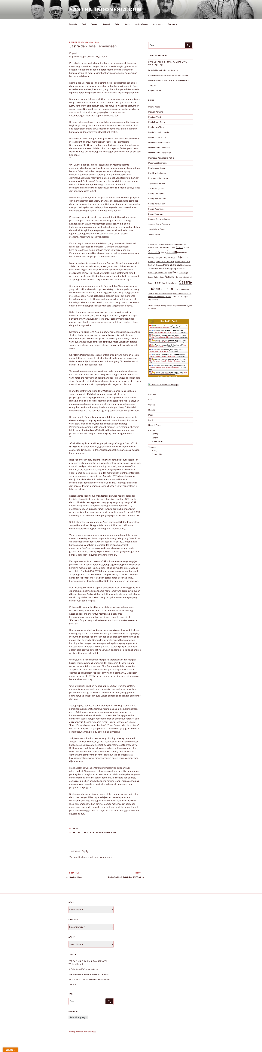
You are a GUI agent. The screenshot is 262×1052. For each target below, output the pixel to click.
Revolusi (179, 277)
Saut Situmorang (182, 289)
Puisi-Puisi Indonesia (157, 173)
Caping (163, 252)
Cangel (186, 247)
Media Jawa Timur (156, 127)
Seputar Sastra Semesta (159, 224)
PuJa (96, 42)
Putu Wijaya (183, 273)
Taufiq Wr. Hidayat (179, 296)
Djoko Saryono (155, 257)
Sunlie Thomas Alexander (182, 293)
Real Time (168, 376)
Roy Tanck (167, 305)
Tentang (171, 24)
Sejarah (151, 293)
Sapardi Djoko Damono (170, 283)
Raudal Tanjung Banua (156, 277)
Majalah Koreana (155, 112)
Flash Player (185, 305)
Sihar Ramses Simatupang (163, 293)
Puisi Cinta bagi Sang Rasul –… (160, 327)
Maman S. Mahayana (173, 265)
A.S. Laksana (152, 244)
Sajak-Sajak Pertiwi (156, 183)
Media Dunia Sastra (156, 122)
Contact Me (157, 454)
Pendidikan (180, 269)
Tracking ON (176, 376)
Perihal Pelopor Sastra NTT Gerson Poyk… (164, 337)
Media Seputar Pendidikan (159, 152)
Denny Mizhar (182, 252)
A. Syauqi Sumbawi (164, 244)
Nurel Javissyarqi (167, 268)
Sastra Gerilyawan (156, 188)
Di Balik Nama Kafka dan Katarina (163, 70)
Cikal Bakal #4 (154, 90)
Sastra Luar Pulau (156, 193)
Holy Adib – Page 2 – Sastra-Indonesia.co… (168, 373)
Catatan (156, 24)
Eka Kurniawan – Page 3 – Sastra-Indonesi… (165, 361)
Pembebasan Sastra (157, 168)
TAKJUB (152, 85)
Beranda (73, 24)
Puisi (117, 24)
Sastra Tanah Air (155, 214)
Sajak (127, 24)
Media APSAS (154, 117)
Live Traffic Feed (168, 321)
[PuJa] (154, 450)
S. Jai (184, 277)
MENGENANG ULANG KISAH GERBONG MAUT (169, 80)
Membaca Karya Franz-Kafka (161, 158)
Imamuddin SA (180, 262)
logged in (87, 857)
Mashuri (155, 269)
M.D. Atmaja (158, 265)
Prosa (170, 273)
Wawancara (153, 300)
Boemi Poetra (154, 107)
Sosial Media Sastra (157, 229)
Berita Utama (169, 247)
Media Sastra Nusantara (159, 142)
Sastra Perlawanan (156, 204)
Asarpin (174, 244)
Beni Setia (160, 247)
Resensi (106, 24)
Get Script (160, 376)
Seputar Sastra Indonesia (159, 219)
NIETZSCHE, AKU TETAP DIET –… (167, 332)
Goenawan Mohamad (165, 261)
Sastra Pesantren (155, 209)
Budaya (179, 247)
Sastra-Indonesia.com (105, 10)
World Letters (154, 234)
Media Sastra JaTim (157, 137)
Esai (84, 24)
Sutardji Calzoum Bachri (157, 297)
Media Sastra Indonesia (158, 132)
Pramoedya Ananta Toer (157, 273)
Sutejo (168, 297)
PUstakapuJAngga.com (158, 178)
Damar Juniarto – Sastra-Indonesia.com (163, 356)
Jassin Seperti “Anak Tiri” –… (159, 351)
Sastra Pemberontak (157, 198)
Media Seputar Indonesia (159, 147)
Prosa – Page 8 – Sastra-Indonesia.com (163, 342)
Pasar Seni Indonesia (157, 163)
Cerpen (94, 24)
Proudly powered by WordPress (82, 1031)
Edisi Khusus (169, 257)
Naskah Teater (141, 24)
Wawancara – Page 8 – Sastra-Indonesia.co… (165, 367)
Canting (154, 252)
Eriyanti (78, 832)
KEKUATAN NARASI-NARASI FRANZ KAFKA (168, 75)
